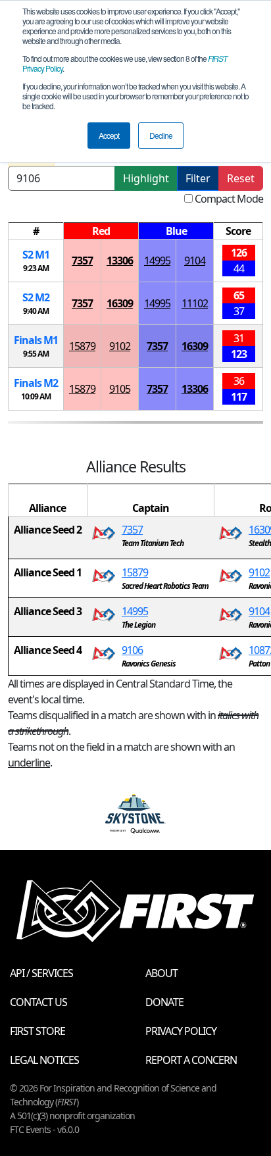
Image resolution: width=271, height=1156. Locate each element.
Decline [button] (160, 135)
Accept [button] (109, 135)
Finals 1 (36, 340)
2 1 (35, 254)
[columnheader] (36, 231)
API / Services (41, 973)
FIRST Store (37, 1031)
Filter (197, 178)
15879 (82, 346)
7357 (82, 260)
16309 (120, 303)
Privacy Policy (180, 1031)
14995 (157, 260)
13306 (120, 260)
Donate (164, 1002)
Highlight (146, 178)
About (161, 973)
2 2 (35, 297)
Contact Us (38, 1002)
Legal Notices (44, 1060)
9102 (119, 346)
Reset (241, 178)
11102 (195, 303)
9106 (132, 650)
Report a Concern (191, 1060)
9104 (194, 260)
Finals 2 (36, 383)
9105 (119, 389)
